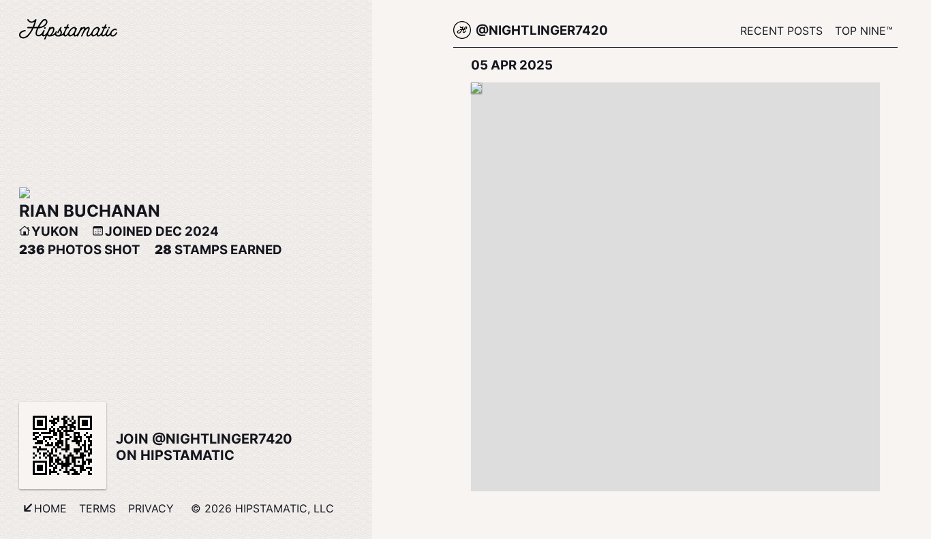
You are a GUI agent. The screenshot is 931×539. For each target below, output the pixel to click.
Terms (97, 508)
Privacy (151, 508)
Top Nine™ (864, 30)
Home (50, 508)
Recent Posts (781, 30)
